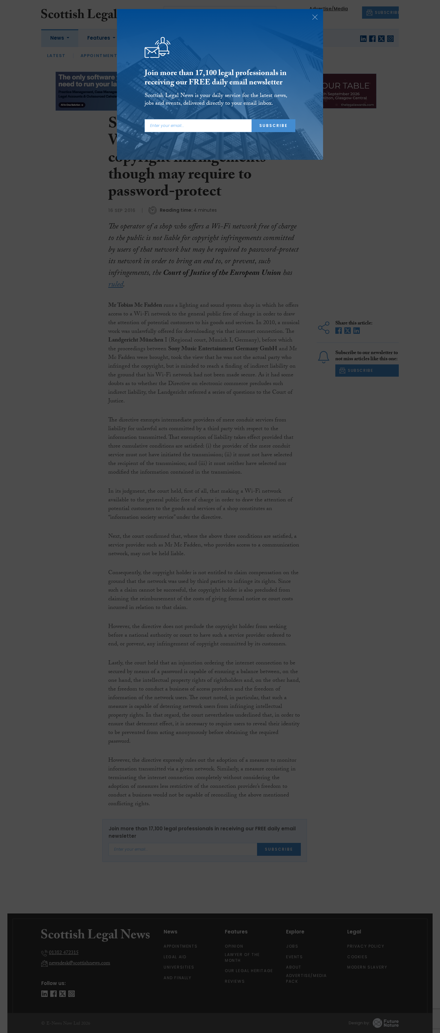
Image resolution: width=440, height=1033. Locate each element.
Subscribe (273, 125)
